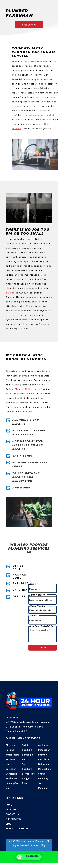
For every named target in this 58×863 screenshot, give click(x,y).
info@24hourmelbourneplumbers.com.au (27, 722)
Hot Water (11, 759)
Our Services (13, 819)
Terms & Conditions (17, 828)
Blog (8, 823)
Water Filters (12, 754)
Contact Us (12, 814)
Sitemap (35, 845)
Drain (24, 783)
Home (9, 804)
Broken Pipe (28, 773)
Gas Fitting (11, 773)
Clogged (26, 778)
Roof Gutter (12, 778)
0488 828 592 (29, 24)
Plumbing (11, 745)
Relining (10, 749)
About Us (11, 809)
